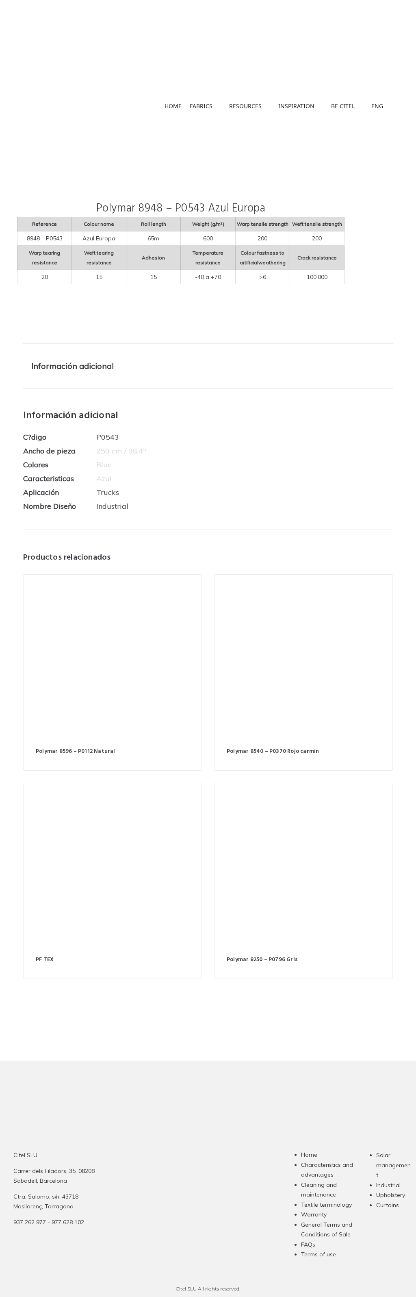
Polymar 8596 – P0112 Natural (75, 751)
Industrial (388, 1185)
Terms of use (318, 1254)
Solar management (393, 1165)
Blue (104, 464)
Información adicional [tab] (72, 366)
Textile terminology (326, 1204)
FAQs (308, 1244)
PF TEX (45, 959)
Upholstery (390, 1195)
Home (309, 1154)
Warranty (314, 1214)
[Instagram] (179, 1209)
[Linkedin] (210, 1209)
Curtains (387, 1205)
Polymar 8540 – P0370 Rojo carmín (273, 751)
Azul (104, 478)
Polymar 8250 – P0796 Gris (262, 959)
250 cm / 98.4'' (121, 451)
